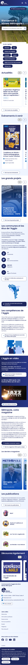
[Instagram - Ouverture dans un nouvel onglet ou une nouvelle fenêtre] (6, 640)
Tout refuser (15, 659)
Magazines (3, 626)
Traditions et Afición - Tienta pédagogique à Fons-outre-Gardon (11, 154)
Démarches (4, 614)
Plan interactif (4, 629)
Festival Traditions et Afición (16, 523)
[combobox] (14, 28)
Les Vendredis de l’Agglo (9, 577)
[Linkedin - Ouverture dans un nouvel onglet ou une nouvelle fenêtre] (14, 640)
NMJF (11, 513)
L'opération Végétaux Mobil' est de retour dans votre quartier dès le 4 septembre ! (11, 92)
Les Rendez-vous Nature (17, 544)
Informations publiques (6, 616)
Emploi (3, 624)
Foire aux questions (6, 621)
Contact (3, 645)
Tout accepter (6, 659)
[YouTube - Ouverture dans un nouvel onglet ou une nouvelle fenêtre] (10, 640)
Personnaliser (6, 662)
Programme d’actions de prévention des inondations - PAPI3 (11, 211)
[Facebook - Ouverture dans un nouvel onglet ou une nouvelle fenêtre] (2, 640)
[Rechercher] (25, 28)
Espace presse (4, 619)
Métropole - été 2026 (10, 483)
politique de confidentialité (19, 656)
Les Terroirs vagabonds (17, 534)
